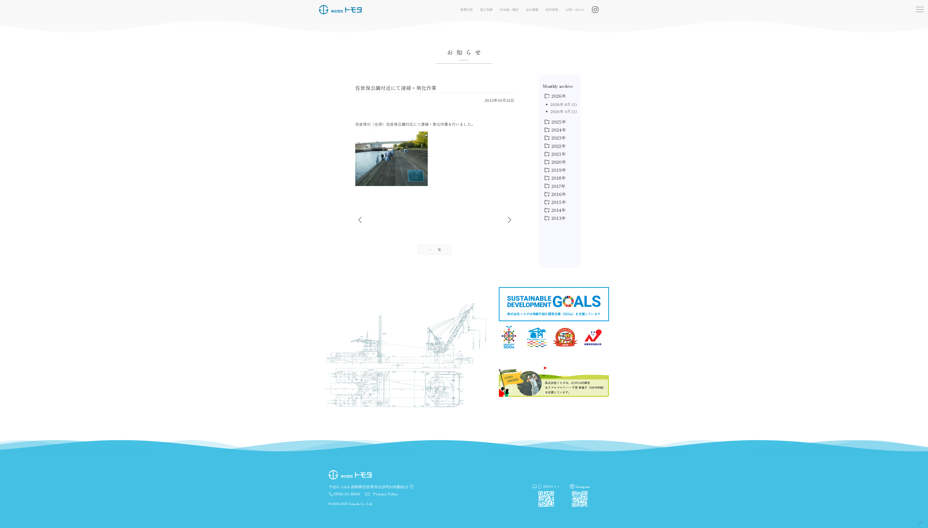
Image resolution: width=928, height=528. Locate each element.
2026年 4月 (564, 111)
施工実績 (486, 9)
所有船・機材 (509, 9)
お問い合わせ (575, 9)
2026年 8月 (564, 104)
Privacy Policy (385, 494)
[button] (920, 522)
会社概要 (532, 9)
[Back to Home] (340, 9)
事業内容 (466, 9)
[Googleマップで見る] (411, 487)
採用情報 (552, 9)
